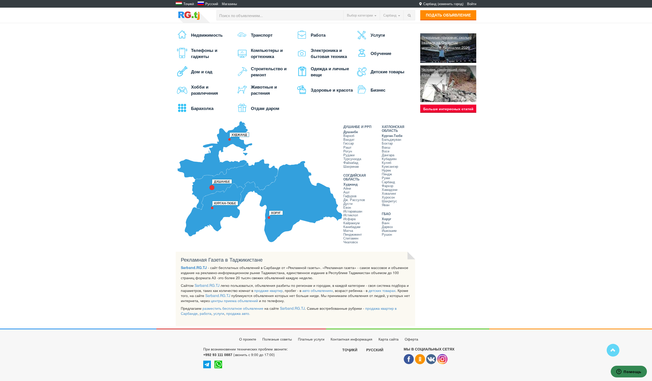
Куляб (386, 163)
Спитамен (350, 238)
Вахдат (349, 140)
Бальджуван (391, 140)
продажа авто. (238, 313)
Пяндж (387, 174)
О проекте (247, 339)
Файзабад (350, 163)
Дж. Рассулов (354, 200)
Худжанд (350, 184)
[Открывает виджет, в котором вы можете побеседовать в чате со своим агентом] (629, 372)
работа (205, 313)
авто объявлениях (317, 290)
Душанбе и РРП (357, 127)
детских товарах (382, 290)
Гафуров (350, 196)
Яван (385, 205)
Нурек (386, 170)
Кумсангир (390, 166)
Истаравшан (352, 211)
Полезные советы (277, 339)
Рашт (347, 147)
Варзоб (348, 136)
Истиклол (350, 215)
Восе (385, 151)
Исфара (349, 219)
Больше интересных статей (448, 108)
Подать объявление (448, 15)
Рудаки (349, 155)
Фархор (387, 186)
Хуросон (388, 197)
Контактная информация (351, 339)
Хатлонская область (393, 129)
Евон (347, 207)
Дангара (388, 155)
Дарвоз (387, 227)
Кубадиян (389, 159)
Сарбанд (388, 182)
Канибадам (351, 227)
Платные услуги (311, 339)
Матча (348, 231)
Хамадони (389, 190)
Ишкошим (389, 231)
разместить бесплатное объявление (232, 308)
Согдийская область (354, 177)
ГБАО (386, 214)
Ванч (385, 223)
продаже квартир (268, 290)
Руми (386, 178)
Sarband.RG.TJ (194, 267)
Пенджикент (352, 234)
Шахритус (389, 201)
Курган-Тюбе (392, 136)
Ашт (346, 192)
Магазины (229, 4)
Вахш (386, 147)
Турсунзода (352, 159)
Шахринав (351, 166)
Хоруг (386, 219)
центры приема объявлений (234, 300)
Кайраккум (351, 223)
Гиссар (348, 143)
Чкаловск (350, 242)
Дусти (347, 204)
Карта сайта (388, 339)
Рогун (347, 151)
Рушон (387, 234)
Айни (347, 188)
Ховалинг (389, 193)
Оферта (411, 339)
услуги (218, 313)
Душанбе (350, 132)
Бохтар (387, 143)
